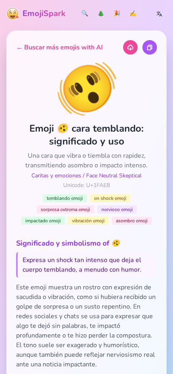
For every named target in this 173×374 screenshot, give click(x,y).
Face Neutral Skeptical (114, 175)
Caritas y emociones (56, 175)
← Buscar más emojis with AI (59, 47)
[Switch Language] (159, 13)
